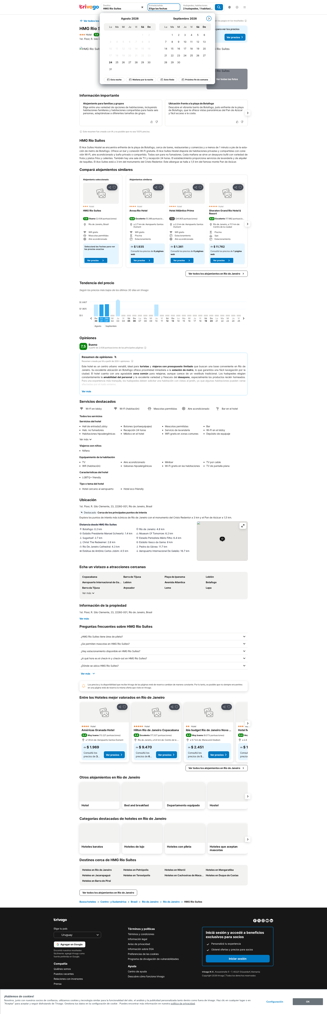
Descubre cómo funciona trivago (146, 976)
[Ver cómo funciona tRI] (145, 347)
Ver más (83, 439)
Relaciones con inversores (68, 978)
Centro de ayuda (137, 971)
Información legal (137, 939)
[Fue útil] (152, 122)
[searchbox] (124, 8)
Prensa (57, 983)
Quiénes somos (62, 968)
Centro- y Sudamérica (113, 901)
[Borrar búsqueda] (142, 7)
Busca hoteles (87, 901)
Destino (107, 5)
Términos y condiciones (141, 934)
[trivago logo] (89, 7)
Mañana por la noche (143, 79)
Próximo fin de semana (196, 79)
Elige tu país (60, 928)
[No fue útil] (156, 122)
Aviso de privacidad (139, 944)
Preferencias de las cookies (143, 953)
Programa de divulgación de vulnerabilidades (153, 958)
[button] (124, 7)
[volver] (91, 318)
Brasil (134, 901)
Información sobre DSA (141, 949)
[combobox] (124, 7)
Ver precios (233, 37)
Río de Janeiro (150, 901)
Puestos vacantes (64, 973)
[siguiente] (209, 18)
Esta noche (116, 79)
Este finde (169, 79)
